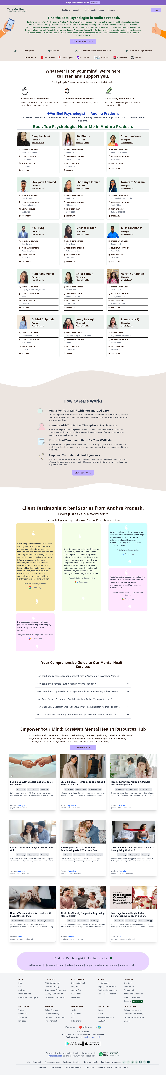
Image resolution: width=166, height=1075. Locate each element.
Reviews (42, 1067)
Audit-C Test (76, 990)
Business (67, 1062)
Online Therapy (51, 1010)
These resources (55, 1056)
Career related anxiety (133, 1013)
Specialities (90, 1067)
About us (87, 1062)
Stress (100, 1010)
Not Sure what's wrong (134, 1017)
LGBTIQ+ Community (54, 994)
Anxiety (74, 1010)
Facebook (22, 1013)
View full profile (38, 143)
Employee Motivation (107, 986)
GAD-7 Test (76, 994)
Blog (20, 983)
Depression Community (55, 997)
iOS (19, 986)
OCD (73, 1017)
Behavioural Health (106, 1017)
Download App (24, 994)
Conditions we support (70, 10)
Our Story (128, 983)
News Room (129, 986)
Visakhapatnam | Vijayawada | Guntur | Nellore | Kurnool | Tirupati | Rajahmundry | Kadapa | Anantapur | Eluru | (83, 965)
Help (28, 1062)
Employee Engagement (107, 990)
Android (21, 990)
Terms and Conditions (133, 994)
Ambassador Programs (107, 994)
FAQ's (96, 1062)
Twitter (21, 1010)
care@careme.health (91, 1037)
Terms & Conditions (73, 1067)
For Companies (90, 10)
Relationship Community (55, 990)
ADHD (100, 1013)
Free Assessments (52, 1062)
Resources (112, 10)
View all (127, 1021)
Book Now (95, 3)
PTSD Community (52, 983)
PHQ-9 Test (76, 986)
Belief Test (75, 997)
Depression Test (78, 983)
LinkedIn (22, 1021)
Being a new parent (132, 1010)
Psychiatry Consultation (55, 1017)
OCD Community (52, 986)
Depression (76, 1013)
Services (76, 1062)
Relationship (76, 1021)
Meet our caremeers (132, 997)
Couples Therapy (52, 1013)
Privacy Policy (130, 990)
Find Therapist (51, 1021)
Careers (127, 1001)
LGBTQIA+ (102, 1021)
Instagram (22, 1017)
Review (101, 10)
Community (37, 1062)
